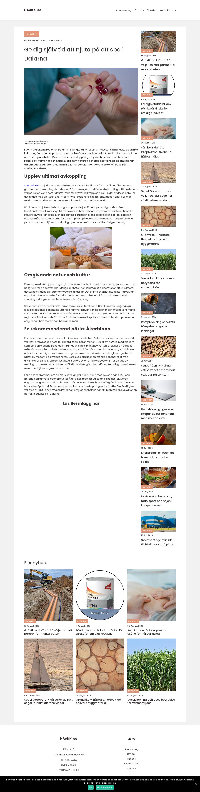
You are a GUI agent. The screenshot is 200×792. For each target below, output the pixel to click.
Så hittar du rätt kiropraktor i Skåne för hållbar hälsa (156, 152)
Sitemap (131, 768)
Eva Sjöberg (57, 40)
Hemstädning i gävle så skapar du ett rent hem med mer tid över (157, 413)
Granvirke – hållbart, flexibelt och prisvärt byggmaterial (155, 239)
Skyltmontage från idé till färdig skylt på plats (157, 542)
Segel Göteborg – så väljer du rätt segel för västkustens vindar (156, 195)
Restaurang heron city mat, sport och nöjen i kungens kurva (156, 500)
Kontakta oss (168, 10)
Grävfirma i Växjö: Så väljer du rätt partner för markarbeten (158, 64)
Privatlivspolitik (104, 787)
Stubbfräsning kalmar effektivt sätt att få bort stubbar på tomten (158, 370)
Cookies (152, 10)
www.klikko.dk (71, 769)
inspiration (32, 34)
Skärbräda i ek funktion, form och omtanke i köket (157, 457)
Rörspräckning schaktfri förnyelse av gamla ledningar (158, 326)
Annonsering (123, 10)
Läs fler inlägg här (81, 403)
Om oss (139, 10)
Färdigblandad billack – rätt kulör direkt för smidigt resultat (157, 108)
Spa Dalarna (31, 185)
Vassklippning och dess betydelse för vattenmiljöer (157, 282)
